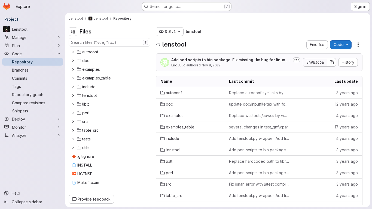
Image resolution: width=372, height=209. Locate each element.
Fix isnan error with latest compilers (259, 184)
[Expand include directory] (73, 87)
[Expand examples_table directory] (73, 78)
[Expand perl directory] (73, 113)
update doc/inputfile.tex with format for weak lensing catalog (259, 104)
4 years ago (347, 115)
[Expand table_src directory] (73, 130)
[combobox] (109, 42)
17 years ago (346, 127)
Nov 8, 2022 (211, 65)
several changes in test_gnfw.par (258, 127)
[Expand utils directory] (73, 148)
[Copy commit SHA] (331, 62)
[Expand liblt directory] (73, 104)
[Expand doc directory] (73, 60)
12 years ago (346, 104)
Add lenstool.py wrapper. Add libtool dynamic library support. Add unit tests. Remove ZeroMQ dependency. (259, 138)
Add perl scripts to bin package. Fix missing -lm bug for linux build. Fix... (231, 60)
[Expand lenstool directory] (73, 95)
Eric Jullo (178, 65)
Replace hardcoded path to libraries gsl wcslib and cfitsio (259, 161)
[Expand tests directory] (73, 139)
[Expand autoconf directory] (73, 52)
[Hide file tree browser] (73, 31)
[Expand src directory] (73, 121)
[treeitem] (110, 52)
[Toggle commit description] (296, 59)
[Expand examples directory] (73, 69)
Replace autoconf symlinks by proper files (259, 92)
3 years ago (347, 92)
